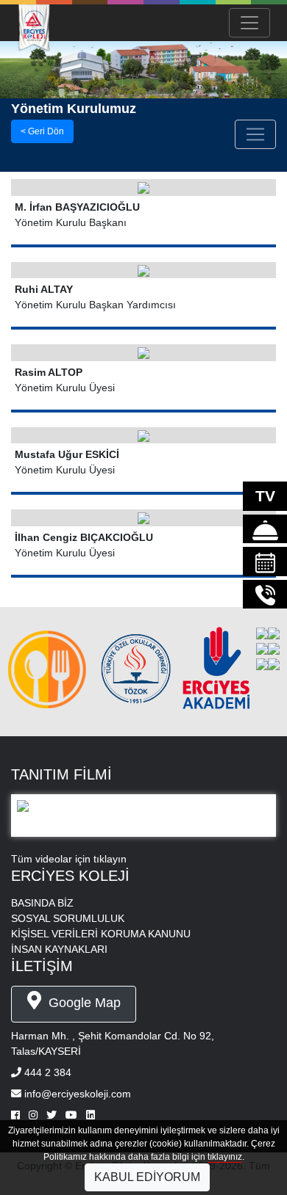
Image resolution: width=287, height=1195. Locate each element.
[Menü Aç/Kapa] (249, 22)
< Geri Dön (42, 131)
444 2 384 (47, 1072)
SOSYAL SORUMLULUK (67, 918)
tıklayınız (225, 1157)
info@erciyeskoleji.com (77, 1094)
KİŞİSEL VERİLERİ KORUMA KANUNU (101, 934)
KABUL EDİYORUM (147, 1177)
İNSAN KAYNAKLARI (59, 949)
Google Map (83, 1002)
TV (265, 495)
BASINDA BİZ (42, 903)
